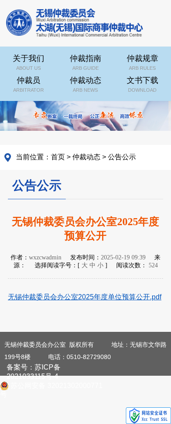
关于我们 (28, 62)
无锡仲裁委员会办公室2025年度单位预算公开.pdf (84, 297)
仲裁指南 (85, 62)
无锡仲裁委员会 (74, 24)
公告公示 (122, 157)
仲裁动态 (85, 84)
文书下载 (142, 84)
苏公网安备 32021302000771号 (51, 386)
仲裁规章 (142, 62)
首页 (58, 157)
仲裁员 (28, 84)
